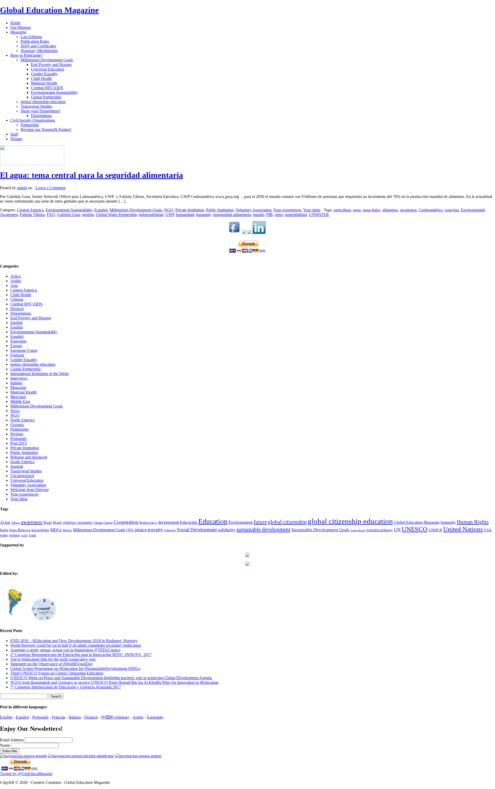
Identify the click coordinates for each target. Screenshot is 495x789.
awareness (408, 210)
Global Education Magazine (49, 10)
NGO (168, 210)
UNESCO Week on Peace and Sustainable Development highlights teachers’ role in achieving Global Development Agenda (111, 678)
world (24, 535)
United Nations (463, 529)
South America (22, 462)
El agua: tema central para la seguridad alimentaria (91, 175)
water (4, 535)
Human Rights (473, 522)
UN (397, 529)
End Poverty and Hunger (51, 64)
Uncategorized (22, 476)
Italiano (16, 383)
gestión (88, 214)
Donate (16, 139)
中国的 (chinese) (115, 717)
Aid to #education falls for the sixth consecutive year (53, 659)
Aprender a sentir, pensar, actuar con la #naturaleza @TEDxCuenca (65, 650)
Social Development (197, 529)
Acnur (5, 522)
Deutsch (17, 308)
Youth (32, 535)
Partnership (30, 125)
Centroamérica (430, 210)
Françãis (58, 717)
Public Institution (220, 210)
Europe (16, 346)
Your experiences (287, 210)
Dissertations (41, 115)
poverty (155, 529)
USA (488, 530)
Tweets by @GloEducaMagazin (26, 773)
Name (5, 745)
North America (22, 420)
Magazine (18, 32)
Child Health (41, 78)
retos (279, 214)
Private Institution (189, 210)
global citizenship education (43, 101)
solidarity (226, 529)
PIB (269, 214)
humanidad (185, 214)
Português (18, 438)
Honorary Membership (39, 50)
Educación (188, 522)
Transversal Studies (36, 106)
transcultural (358, 530)
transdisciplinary (379, 530)
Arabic (15, 281)
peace (141, 529)
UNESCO (414, 529)
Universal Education (47, 69)
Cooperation (126, 522)
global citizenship (287, 522)
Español (101, 210)
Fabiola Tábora (32, 214)
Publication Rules (35, 41)
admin (22, 188)
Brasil (47, 523)
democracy (148, 522)
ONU (130, 530)
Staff (14, 134)
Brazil (57, 522)
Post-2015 (18, 443)
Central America (30, 210)
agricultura (342, 210)
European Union (23, 350)
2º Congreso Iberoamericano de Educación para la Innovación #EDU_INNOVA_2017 (81, 654)
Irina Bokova (19, 530)
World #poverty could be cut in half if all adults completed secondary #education (75, 645)
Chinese (16, 299)
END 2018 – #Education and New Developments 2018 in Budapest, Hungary (74, 640)
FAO (51, 214)
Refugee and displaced (28, 457)
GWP (169, 214)
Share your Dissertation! (40, 111)
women (14, 535)
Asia (14, 285)
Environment (240, 522)
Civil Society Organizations (32, 120)
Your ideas (311, 210)
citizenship (84, 523)
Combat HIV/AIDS (47, 88)
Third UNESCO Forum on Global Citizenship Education (56, 673)
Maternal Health (44, 83)
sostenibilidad (296, 214)
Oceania (17, 424)
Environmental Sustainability (54, 92)
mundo (258, 214)
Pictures (16, 434)
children (69, 522)
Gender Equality (44, 74)
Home (15, 23)
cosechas (451, 210)
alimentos (390, 210)
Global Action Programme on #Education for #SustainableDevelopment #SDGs (75, 668)
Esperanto (18, 341)
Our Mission (20, 27)
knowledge (40, 530)
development (168, 522)
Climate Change (103, 523)
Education (212, 521)
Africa (15, 276)
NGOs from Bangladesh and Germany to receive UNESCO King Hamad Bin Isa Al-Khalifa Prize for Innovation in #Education (114, 682)
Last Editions (31, 37)
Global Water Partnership (116, 214)
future (260, 522)
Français (17, 355)
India (4, 530)
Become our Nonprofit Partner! (46, 129)
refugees (170, 530)
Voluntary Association (253, 210)
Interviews (18, 378)
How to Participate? (26, 55)
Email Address (12, 740)
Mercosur (18, 397)
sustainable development (263, 529)
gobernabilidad (151, 214)
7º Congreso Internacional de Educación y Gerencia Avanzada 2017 (65, 687)
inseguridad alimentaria (232, 214)
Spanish (16, 466)
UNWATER (319, 214)
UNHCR (435, 530)
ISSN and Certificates (38, 46)
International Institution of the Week (39, 373)
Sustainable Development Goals (320, 529)
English (16, 322)
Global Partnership (46, 97)
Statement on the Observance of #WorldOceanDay (51, 664)
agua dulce (371, 210)
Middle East (20, 401)
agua (357, 210)
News (15, 411)
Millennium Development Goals (47, 60)
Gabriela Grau (68, 214)
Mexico (67, 530)
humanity (203, 214)
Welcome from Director (29, 489)
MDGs (56, 530)
